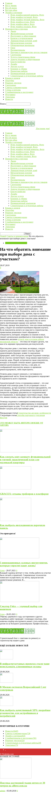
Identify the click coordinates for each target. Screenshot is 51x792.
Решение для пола (13, 83)
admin (2, 791)
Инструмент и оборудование (23, 36)
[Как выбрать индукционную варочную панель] (15, 520)
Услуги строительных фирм (22, 57)
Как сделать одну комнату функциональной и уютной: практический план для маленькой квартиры (25, 459)
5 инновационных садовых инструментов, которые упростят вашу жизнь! (24, 564)
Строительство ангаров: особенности (34, 413)
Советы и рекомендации (16, 87)
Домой (3, 236)
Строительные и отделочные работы (26, 76)
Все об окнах (11, 8)
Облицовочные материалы (22, 45)
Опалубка (9, 80)
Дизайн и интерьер (13, 12)
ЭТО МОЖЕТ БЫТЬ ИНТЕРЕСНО (17, 423)
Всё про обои (11, 10)
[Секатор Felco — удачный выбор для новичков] (19, 601)
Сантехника (15, 55)
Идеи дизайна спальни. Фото (23, 27)
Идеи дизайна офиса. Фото (22, 24)
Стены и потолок (13, 90)
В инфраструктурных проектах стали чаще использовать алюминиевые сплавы (24, 665)
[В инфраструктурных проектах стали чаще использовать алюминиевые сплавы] (6, 659)
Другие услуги (17, 66)
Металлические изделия (21, 43)
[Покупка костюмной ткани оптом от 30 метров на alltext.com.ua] (15, 778)
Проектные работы (18, 71)
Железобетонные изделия (21, 34)
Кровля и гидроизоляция (21, 38)
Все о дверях (11, 5)
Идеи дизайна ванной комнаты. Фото (27, 15)
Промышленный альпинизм (23, 73)
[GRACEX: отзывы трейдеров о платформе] (15, 489)
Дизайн (13, 64)
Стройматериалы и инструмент (19, 92)
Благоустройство (18, 62)
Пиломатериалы (17, 50)
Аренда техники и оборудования (25, 59)
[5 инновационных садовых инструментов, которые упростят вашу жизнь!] (19, 558)
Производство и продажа (16, 29)
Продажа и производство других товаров (28, 52)
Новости (9, 99)
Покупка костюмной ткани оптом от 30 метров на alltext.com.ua (22, 784)
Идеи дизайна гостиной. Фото (24, 17)
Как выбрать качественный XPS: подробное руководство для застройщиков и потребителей (25, 713)
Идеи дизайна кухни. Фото (22, 22)
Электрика (10, 97)
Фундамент (10, 94)
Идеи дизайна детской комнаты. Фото (27, 19)
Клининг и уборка (18, 69)
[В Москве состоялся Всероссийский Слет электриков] (6, 682)
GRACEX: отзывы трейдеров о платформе (24, 493)
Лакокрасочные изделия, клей (23, 41)
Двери (13, 31)
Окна (12, 48)
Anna (2, 570)
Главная (8, 3)
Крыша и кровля (12, 78)
